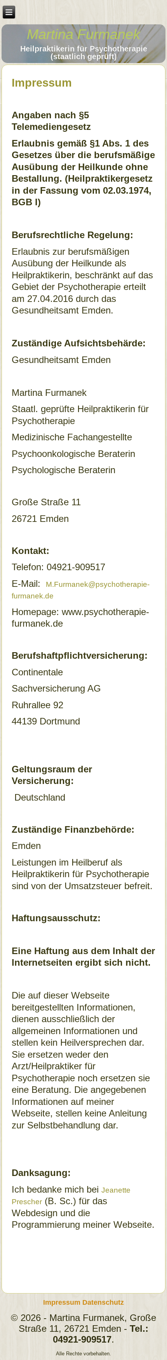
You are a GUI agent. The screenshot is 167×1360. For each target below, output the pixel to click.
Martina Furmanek (83, 34)
